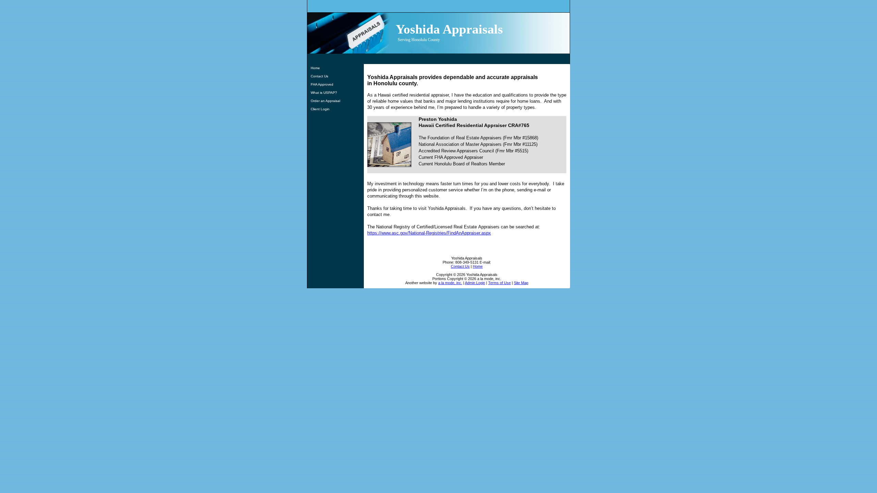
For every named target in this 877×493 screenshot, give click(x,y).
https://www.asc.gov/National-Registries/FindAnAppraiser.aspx (429, 233)
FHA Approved (322, 84)
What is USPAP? (324, 92)
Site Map (521, 283)
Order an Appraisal (325, 101)
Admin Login (475, 283)
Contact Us (319, 76)
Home (315, 68)
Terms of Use (499, 283)
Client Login (320, 109)
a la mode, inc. (450, 283)
